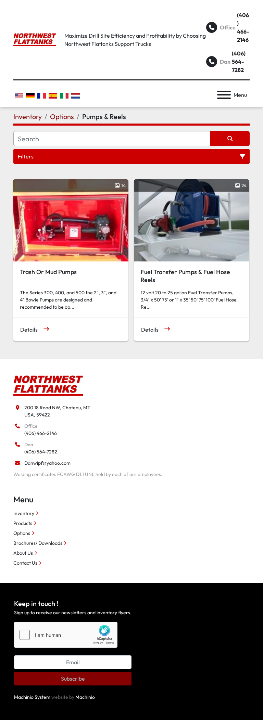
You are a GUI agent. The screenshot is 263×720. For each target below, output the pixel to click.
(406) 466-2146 (243, 27)
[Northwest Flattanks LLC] (48, 385)
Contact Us (25, 563)
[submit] (230, 138)
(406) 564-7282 (239, 61)
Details (29, 329)
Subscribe (73, 678)
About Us (23, 553)
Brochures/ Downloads (37, 543)
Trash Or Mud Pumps (48, 272)
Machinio (85, 697)
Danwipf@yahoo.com (47, 463)
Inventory (23, 513)
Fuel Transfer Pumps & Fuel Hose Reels (185, 276)
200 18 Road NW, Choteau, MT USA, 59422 (57, 411)
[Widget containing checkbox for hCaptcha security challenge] (65, 635)
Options (21, 533)
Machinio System (32, 697)
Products (22, 523)
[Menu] (224, 95)
